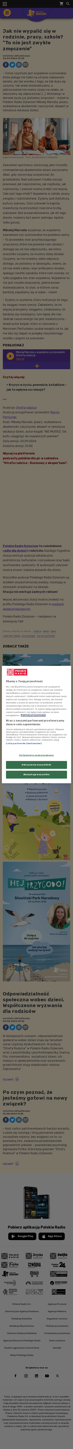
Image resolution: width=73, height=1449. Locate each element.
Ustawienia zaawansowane (36, 755)
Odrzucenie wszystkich (36, 764)
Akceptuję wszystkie (36, 774)
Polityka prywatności (33, 715)
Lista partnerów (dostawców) (24, 743)
